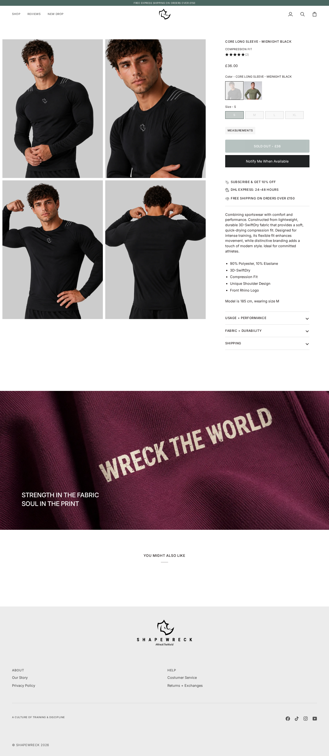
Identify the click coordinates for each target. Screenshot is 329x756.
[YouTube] (315, 718)
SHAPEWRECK (28, 745)
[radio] (234, 90)
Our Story (20, 677)
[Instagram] (305, 718)
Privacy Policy (23, 685)
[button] (18, 14)
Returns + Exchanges (185, 685)
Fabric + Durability (243, 331)
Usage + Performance (245, 318)
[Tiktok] (297, 718)
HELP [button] (171, 670)
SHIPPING (233, 343)
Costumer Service (182, 677)
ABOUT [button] (18, 670)
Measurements (240, 130)
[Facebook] (288, 718)
